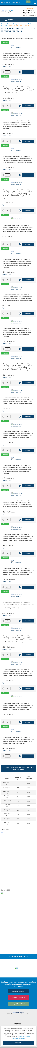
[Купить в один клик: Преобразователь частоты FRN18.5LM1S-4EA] (6, 480)
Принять (18, 1043)
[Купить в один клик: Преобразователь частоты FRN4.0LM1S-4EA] (6, 136)
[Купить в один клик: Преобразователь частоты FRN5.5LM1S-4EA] (6, 205)
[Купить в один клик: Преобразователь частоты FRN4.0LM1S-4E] (6, 169)
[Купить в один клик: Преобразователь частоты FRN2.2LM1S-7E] (6, 100)
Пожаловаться (18, 997)
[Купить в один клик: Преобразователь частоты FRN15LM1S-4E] (6, 445)
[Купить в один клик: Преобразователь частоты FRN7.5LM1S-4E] (6, 308)
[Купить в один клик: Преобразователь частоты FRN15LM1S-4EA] (6, 411)
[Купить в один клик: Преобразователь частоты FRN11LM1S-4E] (6, 377)
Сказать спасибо (18, 991)
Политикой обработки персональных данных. (21, 1037)
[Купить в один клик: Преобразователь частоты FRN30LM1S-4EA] (6, 615)
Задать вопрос (19, 1004)
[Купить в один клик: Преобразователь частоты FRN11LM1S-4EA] (6, 343)
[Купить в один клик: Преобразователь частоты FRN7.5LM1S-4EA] (6, 274)
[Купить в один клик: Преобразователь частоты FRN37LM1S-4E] (6, 717)
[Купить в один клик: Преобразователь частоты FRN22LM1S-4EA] (6, 548)
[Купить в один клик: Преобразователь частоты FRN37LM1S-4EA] (6, 683)
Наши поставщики (18, 956)
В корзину (28, 71)
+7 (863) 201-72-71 (30, 10)
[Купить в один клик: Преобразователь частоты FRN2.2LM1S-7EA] (6, 66)
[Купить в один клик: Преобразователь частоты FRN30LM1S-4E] (6, 649)
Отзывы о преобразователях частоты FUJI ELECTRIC (18, 769)
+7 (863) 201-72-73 (30, 13)
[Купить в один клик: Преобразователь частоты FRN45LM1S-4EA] (6, 750)
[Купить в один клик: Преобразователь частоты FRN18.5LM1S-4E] (6, 514)
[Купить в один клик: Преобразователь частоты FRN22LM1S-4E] (6, 581)
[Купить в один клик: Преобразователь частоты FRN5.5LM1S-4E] (6, 239)
